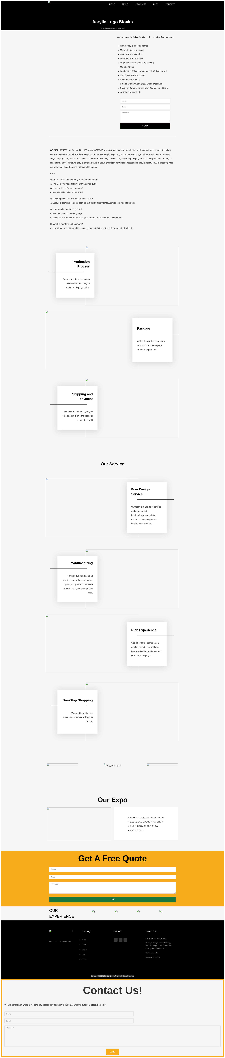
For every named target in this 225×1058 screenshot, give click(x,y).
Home (112, 4)
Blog (155, 4)
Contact (170, 4)
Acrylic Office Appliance (110, 28)
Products (140, 4)
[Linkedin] (125, 940)
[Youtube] (120, 940)
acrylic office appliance (163, 37)
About (125, 4)
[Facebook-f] (116, 940)
